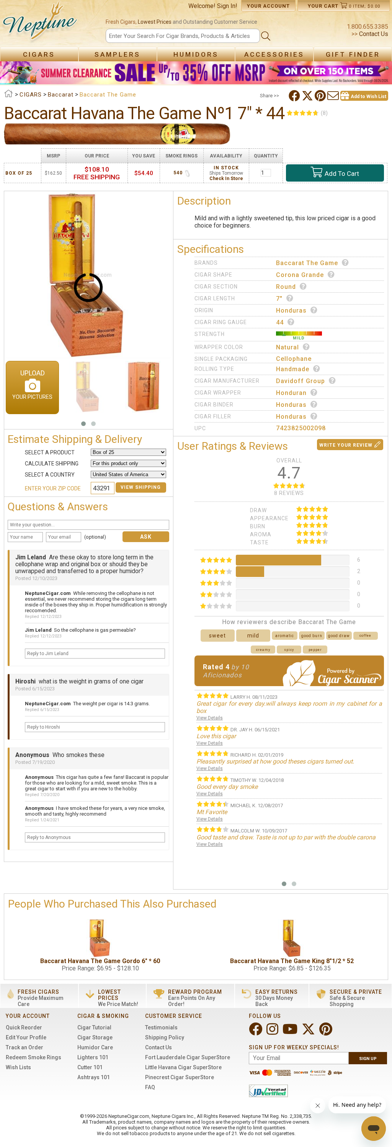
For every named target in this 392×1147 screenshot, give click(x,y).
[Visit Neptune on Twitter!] (309, 1032)
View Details (209, 718)
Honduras (291, 310)
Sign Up (368, 1058)
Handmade (292, 369)
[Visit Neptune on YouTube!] (291, 1032)
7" (279, 298)
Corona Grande (300, 275)
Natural (287, 347)
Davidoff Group (300, 381)
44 (280, 322)
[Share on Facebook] (295, 96)
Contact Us (373, 34)
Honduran (291, 393)
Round (286, 286)
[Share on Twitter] (308, 96)
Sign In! (227, 6)
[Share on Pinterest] (321, 96)
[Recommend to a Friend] (333, 96)
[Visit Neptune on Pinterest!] (326, 1032)
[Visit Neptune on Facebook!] (256, 1032)
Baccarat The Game (307, 263)
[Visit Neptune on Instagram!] (273, 1032)
